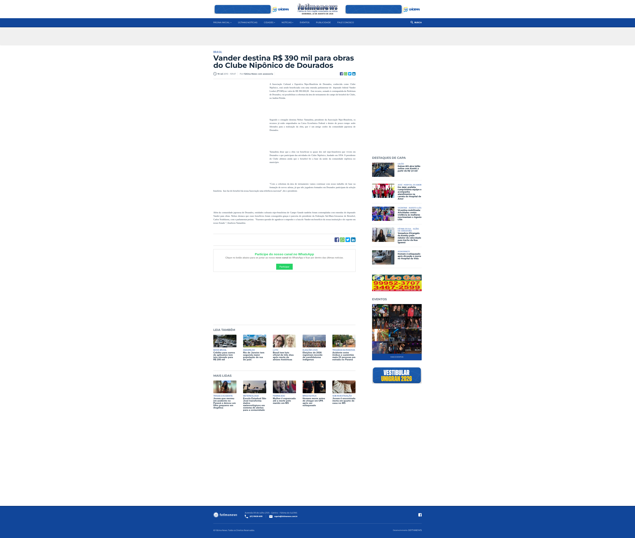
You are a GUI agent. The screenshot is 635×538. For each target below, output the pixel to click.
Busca (418, 22)
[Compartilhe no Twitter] (349, 73)
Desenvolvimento (400, 530)
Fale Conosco (345, 22)
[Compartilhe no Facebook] (341, 73)
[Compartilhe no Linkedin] (354, 73)
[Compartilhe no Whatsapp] (345, 73)
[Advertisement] (238, 132)
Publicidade (323, 22)
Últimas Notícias (247, 22)
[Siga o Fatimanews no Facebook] (420, 514)
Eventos (304, 22)
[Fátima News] (317, 8)
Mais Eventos (396, 357)
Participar (284, 266)
